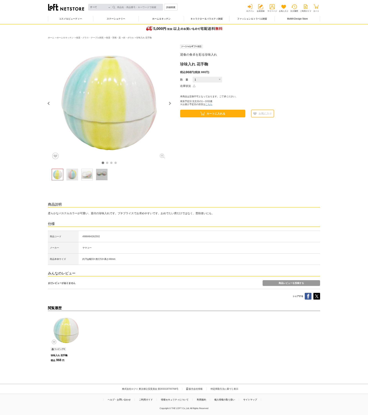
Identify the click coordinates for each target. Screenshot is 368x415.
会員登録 (260, 11)
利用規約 (201, 400)
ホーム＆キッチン (161, 18)
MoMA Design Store (297, 18)
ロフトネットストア (66, 7)
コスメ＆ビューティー (70, 18)
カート (316, 11)
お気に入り (283, 11)
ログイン (250, 11)
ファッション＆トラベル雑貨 (252, 18)
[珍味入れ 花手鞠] (66, 330)
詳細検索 (170, 7)
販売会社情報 (196, 389)
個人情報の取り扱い (224, 400)
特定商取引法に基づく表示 (224, 389)
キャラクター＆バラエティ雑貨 (207, 18)
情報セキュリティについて (175, 400)
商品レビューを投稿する (291, 283)
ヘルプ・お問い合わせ (119, 400)
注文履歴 (294, 11)
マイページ (272, 11)
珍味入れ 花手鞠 (59, 355)
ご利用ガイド (305, 11)
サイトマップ (250, 400)
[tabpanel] (109, 102)
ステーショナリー (116, 18)
